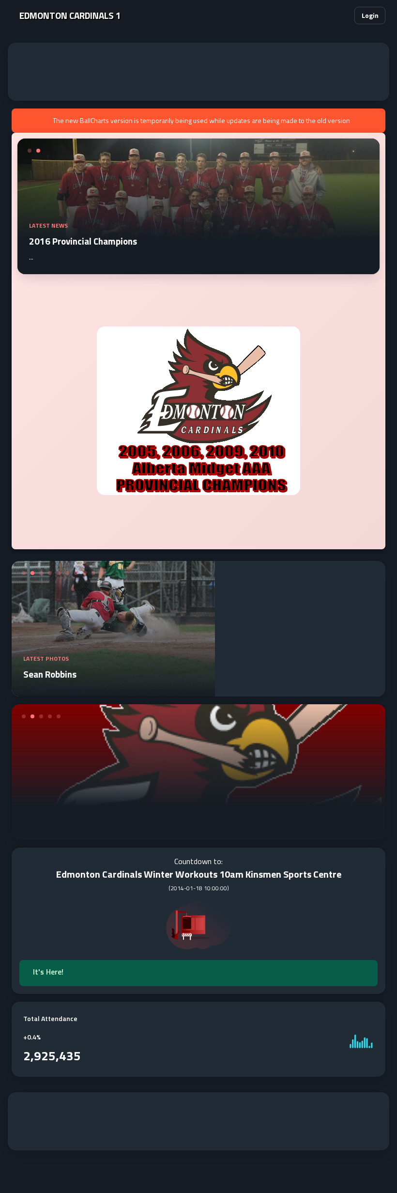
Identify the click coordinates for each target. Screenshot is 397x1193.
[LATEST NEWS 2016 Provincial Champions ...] (198, 268)
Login (370, 15)
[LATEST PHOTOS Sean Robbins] (113, 691)
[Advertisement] (198, 71)
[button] (340, 15)
